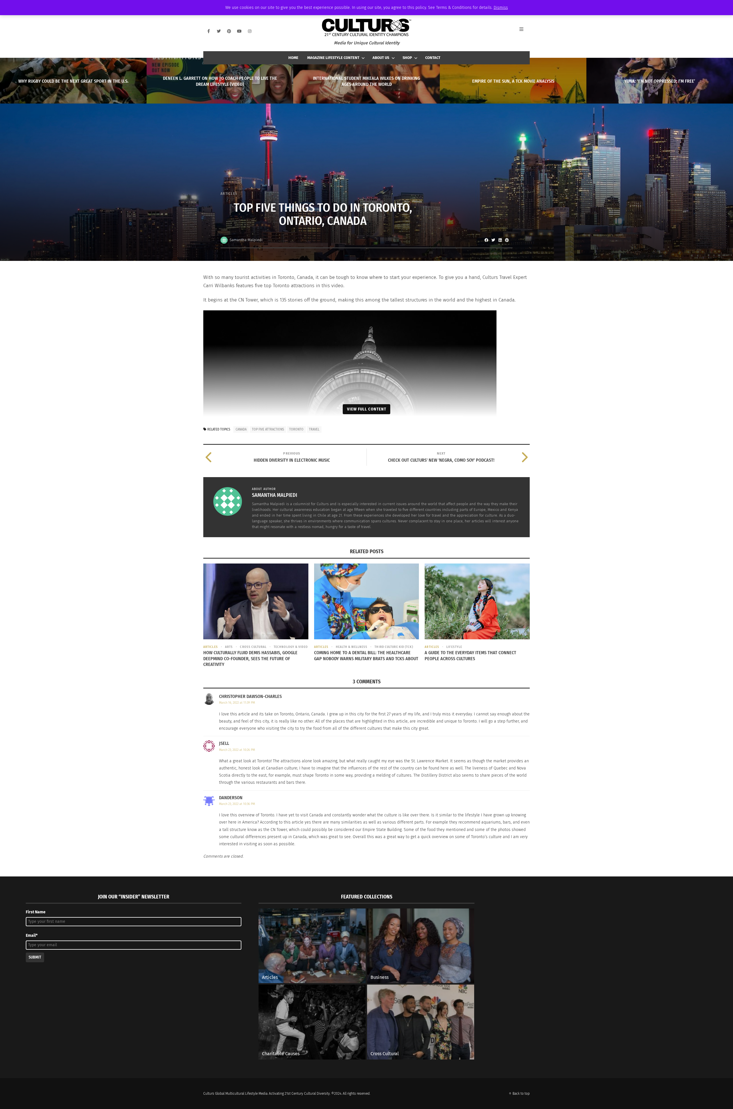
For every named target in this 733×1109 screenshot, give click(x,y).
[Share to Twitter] (493, 240)
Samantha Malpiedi (246, 240)
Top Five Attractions (268, 429)
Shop (407, 57)
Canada (241, 429)
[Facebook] (208, 31)
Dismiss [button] (501, 7)
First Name (36, 912)
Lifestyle (454, 646)
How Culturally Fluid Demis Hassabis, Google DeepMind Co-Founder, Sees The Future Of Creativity (250, 658)
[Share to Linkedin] (499, 240)
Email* (32, 935)
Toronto (296, 429)
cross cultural (253, 646)
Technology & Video (291, 646)
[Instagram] (250, 31)
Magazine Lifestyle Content (333, 57)
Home (293, 57)
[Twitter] (219, 31)
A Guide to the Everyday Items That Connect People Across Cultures (470, 655)
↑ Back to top (519, 1094)
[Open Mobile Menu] (524, 31)
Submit (35, 957)
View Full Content (366, 409)
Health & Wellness (351, 646)
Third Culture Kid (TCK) (394, 646)
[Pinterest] (229, 31)
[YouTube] (239, 31)
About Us (381, 57)
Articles (228, 193)
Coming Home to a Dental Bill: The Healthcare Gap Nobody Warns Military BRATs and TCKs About (366, 655)
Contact (432, 57)
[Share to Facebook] (486, 240)
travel (314, 429)
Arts (229, 646)
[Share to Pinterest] (506, 240)
